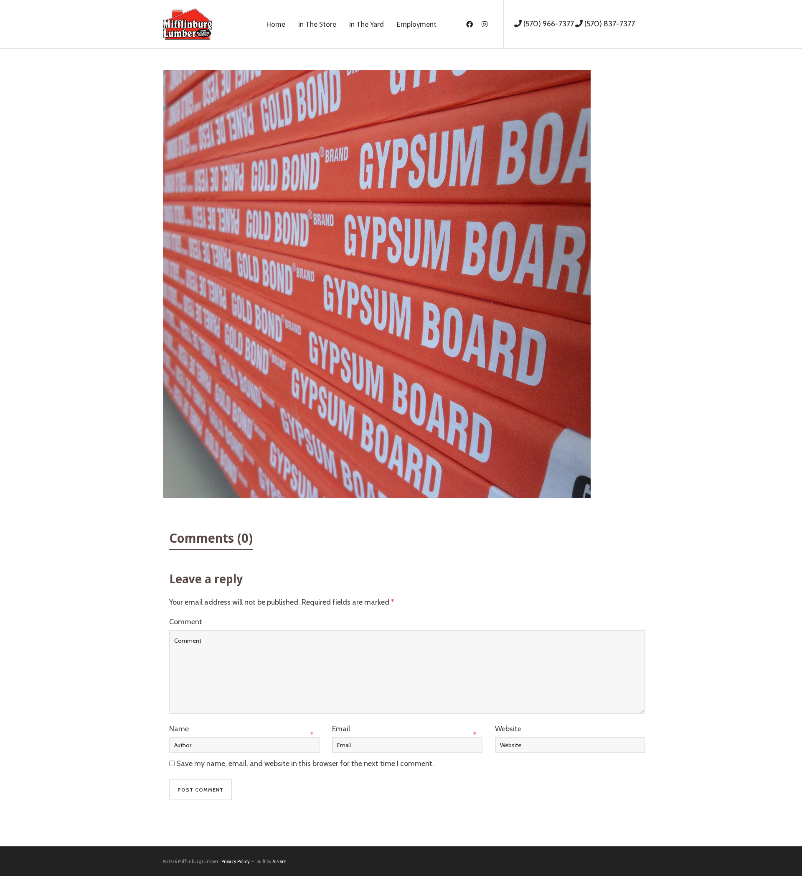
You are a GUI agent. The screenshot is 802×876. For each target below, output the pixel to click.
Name (179, 728)
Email (341, 728)
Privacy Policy (235, 861)
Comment (185, 621)
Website (508, 728)
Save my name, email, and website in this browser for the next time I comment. (305, 763)
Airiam (279, 861)
